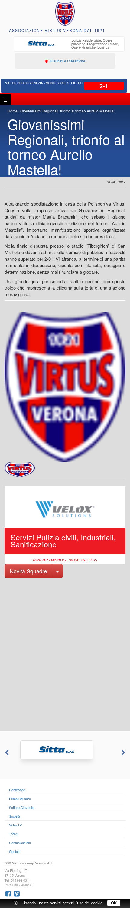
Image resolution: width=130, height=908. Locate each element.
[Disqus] (65, 653)
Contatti (14, 851)
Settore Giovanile (21, 807)
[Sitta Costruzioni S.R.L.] (65, 749)
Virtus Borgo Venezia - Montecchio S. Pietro (44, 83)
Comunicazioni (20, 842)
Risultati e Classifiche (67, 60)
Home (13, 110)
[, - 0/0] (20, 469)
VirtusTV (15, 825)
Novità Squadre (28, 571)
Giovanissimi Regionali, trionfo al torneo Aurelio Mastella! (67, 110)
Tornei (13, 833)
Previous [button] (6, 753)
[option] (69, 44)
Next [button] (124, 753)
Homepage (17, 789)
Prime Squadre (20, 798)
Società (14, 816)
